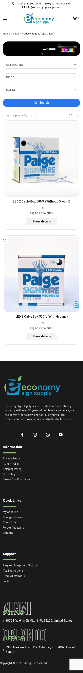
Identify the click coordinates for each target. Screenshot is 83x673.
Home (6, 33)
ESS (41, 208)
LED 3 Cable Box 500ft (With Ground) (41, 316)
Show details (41, 221)
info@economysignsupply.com (43, 7)
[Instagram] (35, 435)
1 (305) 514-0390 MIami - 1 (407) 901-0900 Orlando (43, 3)
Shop (16, 33)
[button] (5, 18)
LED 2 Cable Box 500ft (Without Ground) (41, 201)
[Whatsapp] (48, 435)
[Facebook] (22, 435)
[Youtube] (61, 435)
